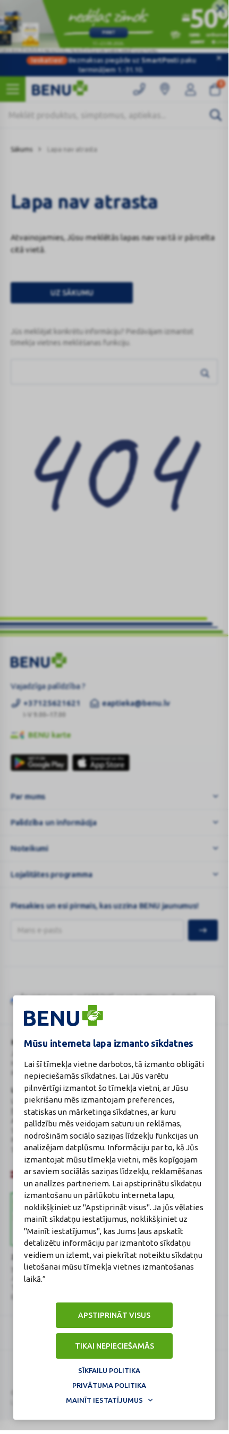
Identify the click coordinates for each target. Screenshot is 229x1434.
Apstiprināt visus (114, 1315)
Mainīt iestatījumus (104, 1400)
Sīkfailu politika (109, 1370)
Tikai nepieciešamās (114, 1346)
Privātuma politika (109, 1385)
